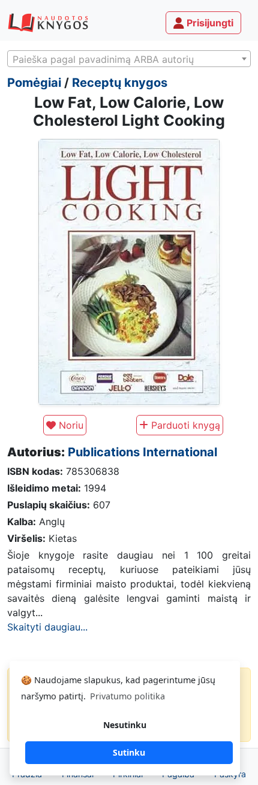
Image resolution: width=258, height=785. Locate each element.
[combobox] (129, 58)
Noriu (69, 425)
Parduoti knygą (184, 425)
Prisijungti (208, 23)
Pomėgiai (34, 82)
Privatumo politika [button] (127, 696)
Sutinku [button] (129, 752)
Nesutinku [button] (124, 725)
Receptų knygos (119, 82)
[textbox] (129, 59)
